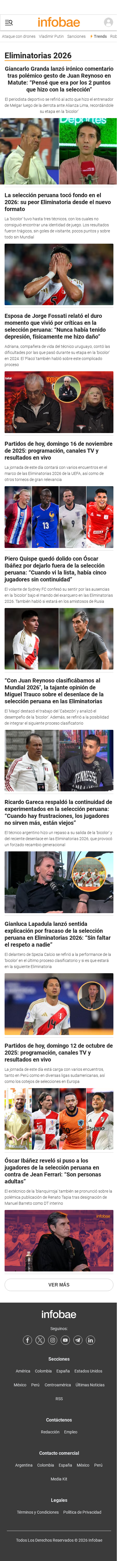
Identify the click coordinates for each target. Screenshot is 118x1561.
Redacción (50, 1432)
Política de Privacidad (82, 1512)
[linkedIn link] (90, 1340)
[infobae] (59, 22)
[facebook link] (27, 1340)
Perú (35, 1385)
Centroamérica (58, 1385)
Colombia (43, 1371)
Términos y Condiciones (38, 1512)
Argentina (24, 1465)
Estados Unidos (88, 1371)
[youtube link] (65, 1340)
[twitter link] (40, 1340)
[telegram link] (77, 1340)
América (23, 1371)
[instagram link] (52, 1340)
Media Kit (59, 1479)
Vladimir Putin (48, 36)
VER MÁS (59, 1284)
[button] (9, 22)
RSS (59, 1398)
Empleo (70, 1432)
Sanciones (73, 36)
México (20, 1385)
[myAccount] (108, 22)
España (63, 1371)
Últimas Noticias (90, 1385)
